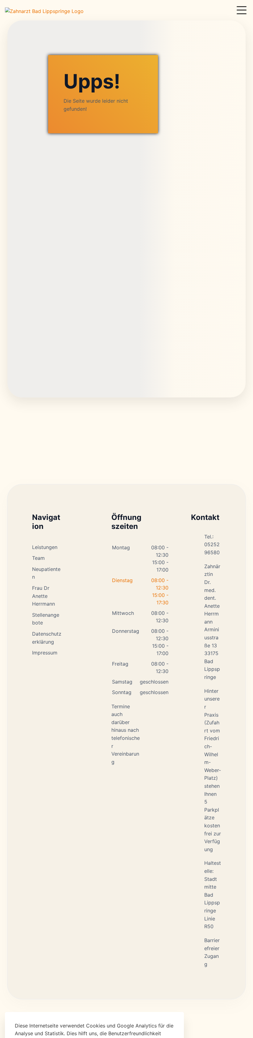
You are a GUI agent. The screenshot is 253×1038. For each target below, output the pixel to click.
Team (38, 558)
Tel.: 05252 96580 (212, 544)
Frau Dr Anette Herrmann (43, 596)
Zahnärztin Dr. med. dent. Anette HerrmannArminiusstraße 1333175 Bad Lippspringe (212, 621)
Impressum (44, 653)
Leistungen (44, 547)
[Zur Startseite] (44, 10)
